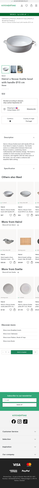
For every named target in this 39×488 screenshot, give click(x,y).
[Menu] (36, 5)
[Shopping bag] (31, 5)
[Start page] (9, 5)
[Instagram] (19, 421)
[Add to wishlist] (10, 215)
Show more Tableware (10, 334)
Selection (6, 439)
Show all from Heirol (9, 225)
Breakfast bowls (7, 20)
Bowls (30, 18)
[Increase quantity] (8, 352)
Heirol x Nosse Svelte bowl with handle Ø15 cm (17, 22)
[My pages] (21, 5)
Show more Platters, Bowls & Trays (14, 337)
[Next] (35, 45)
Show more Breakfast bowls (12, 330)
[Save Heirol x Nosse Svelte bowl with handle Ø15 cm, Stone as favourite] (35, 352)
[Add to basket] (14, 215)
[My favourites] (26, 5)
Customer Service (10, 431)
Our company (8, 454)
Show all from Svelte (9, 272)
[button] (5, 89)
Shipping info (31, 109)
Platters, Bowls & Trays (18, 18)
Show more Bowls (9, 341)
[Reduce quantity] (3, 352)
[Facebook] (14, 421)
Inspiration (6, 447)
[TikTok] (25, 421)
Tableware (5, 18)
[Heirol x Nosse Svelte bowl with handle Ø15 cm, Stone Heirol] (19, 44)
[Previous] (4, 45)
